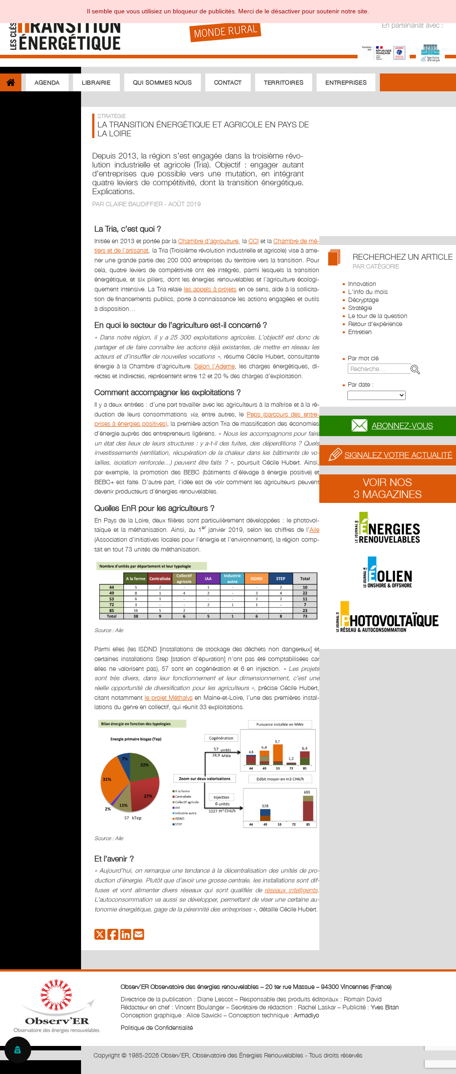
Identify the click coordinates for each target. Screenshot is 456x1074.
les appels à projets (210, 289)
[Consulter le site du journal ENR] (387, 527)
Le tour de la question (377, 315)
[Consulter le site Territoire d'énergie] (430, 52)
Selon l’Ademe (214, 366)
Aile (314, 529)
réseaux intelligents (291, 890)
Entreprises (346, 82)
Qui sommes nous (162, 82)
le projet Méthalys (169, 697)
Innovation (362, 283)
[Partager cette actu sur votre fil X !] (100, 936)
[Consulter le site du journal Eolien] (387, 572)
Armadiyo (306, 1015)
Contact (228, 82)
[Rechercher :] (386, 368)
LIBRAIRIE (96, 82)
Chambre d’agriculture (208, 241)
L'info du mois (368, 291)
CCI (253, 241)
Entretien (360, 331)
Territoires (283, 82)
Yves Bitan (385, 1007)
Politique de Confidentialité (157, 1027)
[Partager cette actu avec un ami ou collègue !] (138, 936)
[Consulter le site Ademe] (384, 52)
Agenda (47, 82)
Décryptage (363, 299)
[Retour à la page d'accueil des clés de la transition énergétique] (60, 28)
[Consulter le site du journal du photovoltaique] (387, 616)
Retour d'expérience (375, 323)
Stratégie (360, 307)
